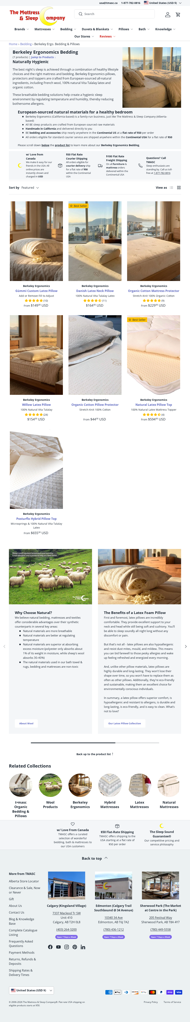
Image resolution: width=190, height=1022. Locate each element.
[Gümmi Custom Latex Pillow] (36, 241)
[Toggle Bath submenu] (148, 29)
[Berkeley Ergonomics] (80, 785)
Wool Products (50, 804)
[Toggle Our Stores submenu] (93, 36)
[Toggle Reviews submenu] (114, 36)
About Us (15, 906)
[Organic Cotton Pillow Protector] (95, 355)
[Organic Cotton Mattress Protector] (153, 241)
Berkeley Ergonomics (80, 804)
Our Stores (82, 36)
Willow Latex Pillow (36, 405)
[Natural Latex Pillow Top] (153, 355)
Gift (11, 899)
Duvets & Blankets (95, 29)
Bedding (66, 29)
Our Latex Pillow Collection (124, 723)
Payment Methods (22, 952)
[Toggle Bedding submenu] (75, 29)
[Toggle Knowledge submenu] (174, 29)
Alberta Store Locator (24, 881)
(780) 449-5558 (160, 929)
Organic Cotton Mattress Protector (153, 291)
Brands (19, 29)
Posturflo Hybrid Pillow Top (36, 519)
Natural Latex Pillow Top (153, 405)
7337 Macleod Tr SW (67, 913)
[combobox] (114, 14)
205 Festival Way (160, 918)
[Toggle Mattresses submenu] (53, 29)
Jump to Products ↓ (43, 57)
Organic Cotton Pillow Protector (95, 405)
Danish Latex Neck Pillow (95, 291)
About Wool (26, 723)
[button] (178, 15)
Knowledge (163, 29)
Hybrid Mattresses (109, 804)
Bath (142, 29)
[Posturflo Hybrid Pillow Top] (36, 469)
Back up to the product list (95, 753)
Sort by (14, 188)
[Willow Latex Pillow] (36, 355)
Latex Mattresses (139, 804)
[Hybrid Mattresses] (110, 785)
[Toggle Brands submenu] (27, 29)
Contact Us (16, 912)
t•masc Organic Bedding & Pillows (20, 809)
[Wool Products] (50, 785)
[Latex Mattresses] (139, 785)
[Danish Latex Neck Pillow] (95, 241)
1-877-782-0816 (130, 3)
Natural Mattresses (169, 804)
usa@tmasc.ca (108, 3)
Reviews (106, 36)
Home (13, 44)
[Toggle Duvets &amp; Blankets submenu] (111, 29)
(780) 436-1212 (114, 929)
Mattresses (43, 29)
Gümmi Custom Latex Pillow (36, 291)
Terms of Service (172, 1002)
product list (62, 145)
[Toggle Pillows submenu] (132, 29)
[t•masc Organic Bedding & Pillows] (20, 785)
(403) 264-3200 (66, 929)
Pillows (124, 29)
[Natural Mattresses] (169, 785)
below (45, 145)
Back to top (92, 858)
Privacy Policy (151, 1002)
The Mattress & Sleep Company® (40, 1002)
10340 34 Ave (113, 918)
